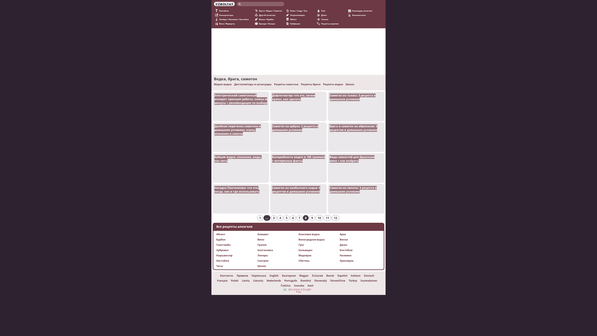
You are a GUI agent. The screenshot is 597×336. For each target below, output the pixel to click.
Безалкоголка (359, 15)
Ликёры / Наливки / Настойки (234, 19)
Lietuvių (258, 280)
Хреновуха (347, 260)
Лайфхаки (295, 23)
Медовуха (304, 255)
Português (290, 280)
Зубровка (222, 250)
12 (335, 218)
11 (327, 218)
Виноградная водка (311, 239)
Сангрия (262, 260)
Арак (343, 234)
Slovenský (320, 280)
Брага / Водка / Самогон (270, 10)
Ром (323, 10)
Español (342, 275)
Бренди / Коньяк (267, 23)
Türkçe (353, 280)
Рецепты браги (311, 84)
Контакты (226, 275)
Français (222, 280)
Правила (242, 275)
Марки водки (223, 84)
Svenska (299, 285)
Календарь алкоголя (362, 10)
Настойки (222, 260)
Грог (301, 245)
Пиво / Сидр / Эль (298, 10)
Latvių (246, 280)
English (274, 275)
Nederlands (274, 280)
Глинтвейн (223, 245)
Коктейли (224, 10)
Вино (260, 239)
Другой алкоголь (267, 15)
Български (289, 275)
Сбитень (304, 260)
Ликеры (262, 255)
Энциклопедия (297, 15)
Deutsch (369, 275)
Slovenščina (337, 280)
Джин (324, 15)
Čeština (286, 285)
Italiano (356, 275)
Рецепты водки (333, 84)
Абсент (293, 19)
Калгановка (265, 250)
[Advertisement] (298, 51)
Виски (344, 239)
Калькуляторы (226, 15)
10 (319, 218)
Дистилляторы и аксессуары (253, 84)
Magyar (304, 275)
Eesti (311, 285)
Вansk (330, 275)
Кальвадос (305, 250)
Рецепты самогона (286, 84)
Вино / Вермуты (227, 23)
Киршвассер (224, 255)
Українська (259, 275)
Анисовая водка (309, 234)
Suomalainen (369, 280)
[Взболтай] (224, 4)
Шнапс (350, 84)
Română (306, 280)
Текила (324, 19)
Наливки (346, 255)
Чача (219, 266)
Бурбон (221, 239)
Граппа (262, 245)
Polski (234, 280)
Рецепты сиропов (329, 23)
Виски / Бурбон (266, 19)
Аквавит (263, 234)
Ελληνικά (317, 275)
